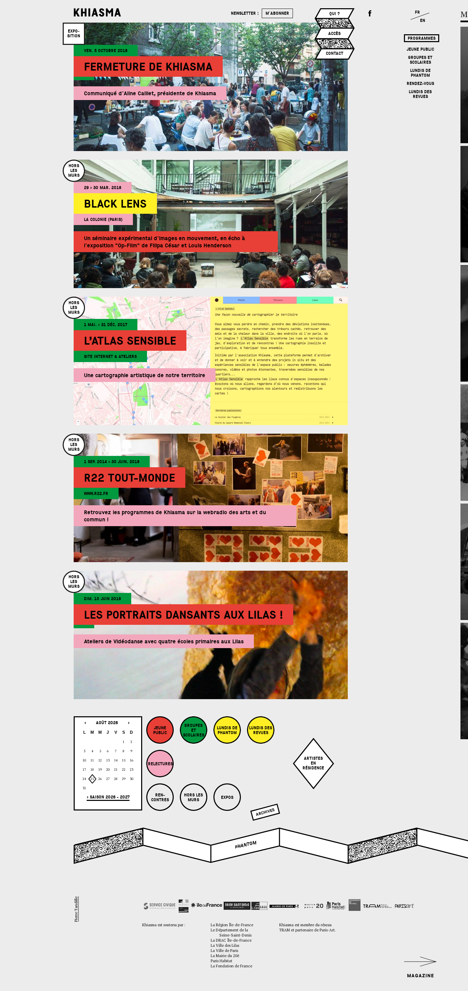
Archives (265, 812)
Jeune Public (420, 49)
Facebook (370, 13)
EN (422, 20)
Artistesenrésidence (313, 763)
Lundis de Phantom (420, 73)
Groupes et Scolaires (420, 60)
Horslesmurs (73, 170)
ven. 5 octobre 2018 (105, 50)
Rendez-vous (420, 83)
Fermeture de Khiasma (148, 67)
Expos (227, 797)
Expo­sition (73, 33)
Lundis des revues (420, 94)
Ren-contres (160, 797)
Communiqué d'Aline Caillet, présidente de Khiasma (150, 93)
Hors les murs (193, 797)
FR (417, 12)
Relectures (160, 764)
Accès (334, 33)
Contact (334, 53)
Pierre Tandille (75, 909)
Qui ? (334, 13)
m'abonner (277, 13)
